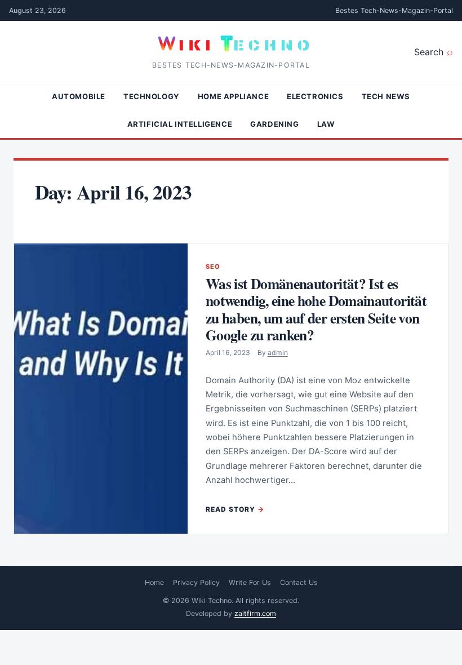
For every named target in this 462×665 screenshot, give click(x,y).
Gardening (274, 123)
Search (428, 51)
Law (326, 123)
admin (278, 352)
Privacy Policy (196, 582)
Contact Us (299, 582)
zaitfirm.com (255, 613)
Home (154, 582)
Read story (230, 509)
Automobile (78, 96)
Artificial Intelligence (180, 123)
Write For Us (250, 582)
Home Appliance (233, 96)
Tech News (386, 96)
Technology (151, 96)
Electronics (315, 96)
